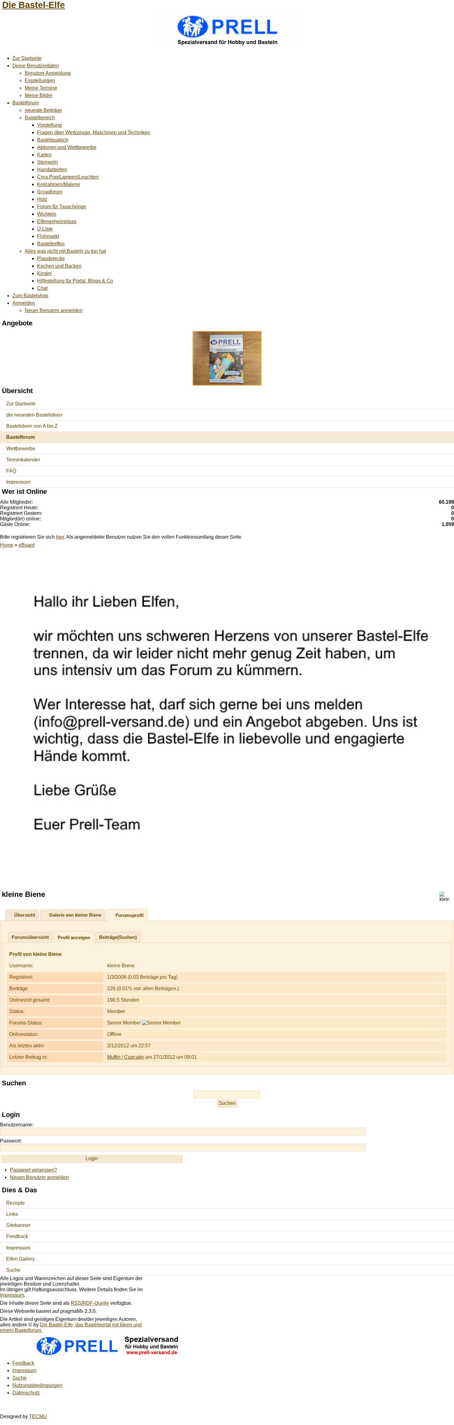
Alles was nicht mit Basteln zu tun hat (65, 251)
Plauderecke (51, 258)
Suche (13, 1270)
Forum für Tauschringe (61, 206)
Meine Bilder (39, 95)
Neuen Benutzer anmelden (39, 1177)
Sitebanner (18, 1225)
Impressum (18, 482)
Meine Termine (41, 88)
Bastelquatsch (52, 139)
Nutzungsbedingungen (37, 1385)
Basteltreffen (51, 243)
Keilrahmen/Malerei (58, 184)
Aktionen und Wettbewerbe (66, 147)
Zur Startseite (27, 58)
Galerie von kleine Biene (75, 915)
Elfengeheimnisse (57, 221)
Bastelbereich (40, 117)
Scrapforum (49, 191)
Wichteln (46, 214)
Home (6, 545)
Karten (44, 154)
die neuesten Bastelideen (34, 415)
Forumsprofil (130, 915)
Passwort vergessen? (33, 1170)
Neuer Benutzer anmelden (53, 310)
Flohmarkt (48, 236)
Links (12, 1214)
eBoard (27, 545)
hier (60, 537)
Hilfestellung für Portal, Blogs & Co (75, 280)
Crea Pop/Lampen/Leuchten (68, 177)
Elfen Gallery (20, 1259)
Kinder (44, 273)
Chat (42, 288)
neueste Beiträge (43, 110)
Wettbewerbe (20, 448)
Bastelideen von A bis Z (32, 426)
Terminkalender (23, 459)
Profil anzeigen (74, 937)
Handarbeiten (52, 169)
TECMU (38, 1416)
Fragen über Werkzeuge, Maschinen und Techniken (93, 132)
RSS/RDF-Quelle (90, 1303)
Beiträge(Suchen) (118, 937)
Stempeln (47, 162)
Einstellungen (40, 80)
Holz (42, 199)
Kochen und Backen (59, 266)
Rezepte (15, 1203)
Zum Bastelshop (30, 295)
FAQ (11, 470)
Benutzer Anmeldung (48, 73)
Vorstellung (49, 125)
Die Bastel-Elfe (33, 5)
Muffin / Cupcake (125, 1057)
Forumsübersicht (30, 937)
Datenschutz (26, 1392)
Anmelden (23, 303)
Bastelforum (25, 102)
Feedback (17, 1236)
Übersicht (24, 915)
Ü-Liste (45, 228)
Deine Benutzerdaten (35, 65)
